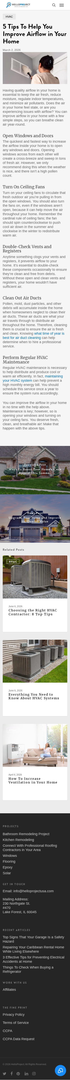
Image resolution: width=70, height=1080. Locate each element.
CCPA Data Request (18, 1039)
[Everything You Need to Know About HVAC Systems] (35, 678)
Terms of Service (16, 1023)
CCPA (7, 1031)
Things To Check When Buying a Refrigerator (28, 969)
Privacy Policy (13, 1015)
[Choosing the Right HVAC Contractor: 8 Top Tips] (35, 593)
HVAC (9, 16)
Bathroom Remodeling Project (26, 834)
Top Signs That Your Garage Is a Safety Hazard (33, 939)
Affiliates (9, 990)
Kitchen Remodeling (18, 840)
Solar (7, 873)
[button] (62, 5)
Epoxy (7, 867)
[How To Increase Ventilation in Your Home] (35, 762)
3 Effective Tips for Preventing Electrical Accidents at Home (33, 959)
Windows (10, 856)
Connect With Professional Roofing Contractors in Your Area (30, 848)
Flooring (9, 861)
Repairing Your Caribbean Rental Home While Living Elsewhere (33, 949)
